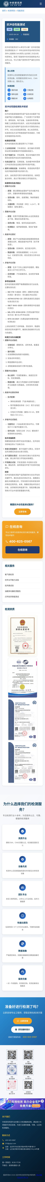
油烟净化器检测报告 (13, 591)
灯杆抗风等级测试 (12, 597)
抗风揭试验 (9, 585)
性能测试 (20, 11)
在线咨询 (22, 549)
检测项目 (11, 11)
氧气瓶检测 (9, 574)
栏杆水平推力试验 (12, 580)
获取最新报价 (24, 1029)
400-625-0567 (30, 1037)
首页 (4, 11)
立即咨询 (22, 511)
